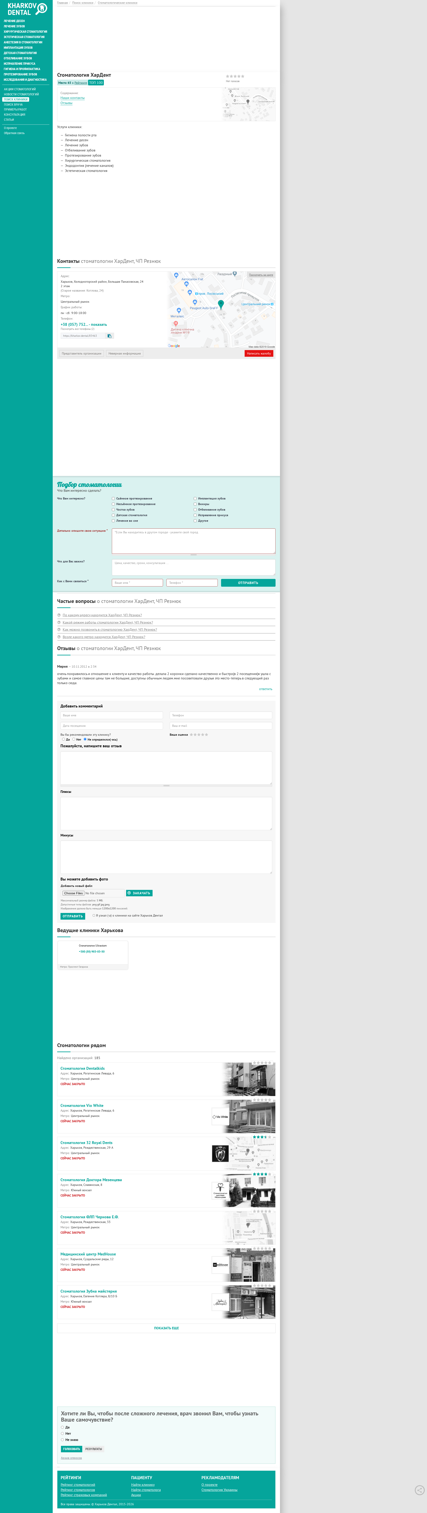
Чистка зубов (125, 510)
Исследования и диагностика (25, 79)
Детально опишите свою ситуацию (82, 531)
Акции (136, 1495)
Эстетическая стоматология (24, 37)
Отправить (248, 583)
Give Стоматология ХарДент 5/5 (207, 734)
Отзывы (66, 103)
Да (68, 739)
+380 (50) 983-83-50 (92, 951)
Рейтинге (81, 83)
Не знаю (71, 1439)
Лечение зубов (14, 26)
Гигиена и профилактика (22, 69)
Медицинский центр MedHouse (88, 1254)
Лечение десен (14, 21)
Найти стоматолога (146, 1489)
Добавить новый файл (76, 885)
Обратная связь (14, 133)
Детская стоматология (20, 53)
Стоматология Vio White (81, 1105)
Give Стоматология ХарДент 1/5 (191, 734)
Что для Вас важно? (71, 561)
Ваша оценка (179, 735)
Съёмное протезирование (134, 498)
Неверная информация (125, 353)
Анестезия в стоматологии (23, 42)
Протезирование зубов (20, 74)
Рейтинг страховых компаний (84, 1495)
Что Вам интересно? (71, 498)
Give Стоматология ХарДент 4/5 (203, 734)
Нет (78, 739)
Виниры (203, 504)
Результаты (93, 1449)
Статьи (9, 119)
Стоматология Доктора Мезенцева (91, 1179)
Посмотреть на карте (261, 274)
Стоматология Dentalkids (82, 1068)
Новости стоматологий (21, 94)
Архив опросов (71, 1458)
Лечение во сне (127, 521)
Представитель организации (81, 353)
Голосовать (71, 1449)
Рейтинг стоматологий (78, 1484)
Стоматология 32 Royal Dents (86, 1142)
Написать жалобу (259, 353)
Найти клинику (143, 1484)
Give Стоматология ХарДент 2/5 (195, 734)
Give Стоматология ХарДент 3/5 (199, 734)
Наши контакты (72, 97)
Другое (203, 521)
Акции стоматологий (20, 89)
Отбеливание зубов (18, 58)
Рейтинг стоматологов (78, 1489)
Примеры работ (15, 109)
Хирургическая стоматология (25, 31)
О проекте (10, 128)
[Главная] (27, 9)
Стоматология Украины (219, 1489)
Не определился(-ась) (103, 739)
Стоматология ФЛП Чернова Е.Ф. (89, 1216)
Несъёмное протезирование (135, 504)
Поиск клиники (16, 99)
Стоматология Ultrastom (93, 945)
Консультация (14, 114)
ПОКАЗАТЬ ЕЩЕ (166, 1328)
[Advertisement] (166, 37)
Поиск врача (13, 104)
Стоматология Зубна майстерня (88, 1291)
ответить (265, 689)
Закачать (141, 893)
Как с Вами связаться (73, 581)
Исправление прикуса (19, 63)
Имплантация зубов (18, 47)
